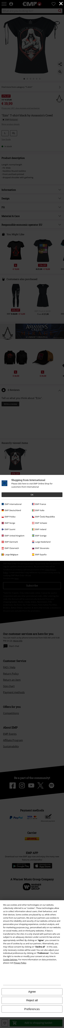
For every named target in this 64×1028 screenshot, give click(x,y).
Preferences (32, 1009)
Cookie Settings (10, 959)
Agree (32, 991)
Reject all (32, 1000)
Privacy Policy (20, 962)
